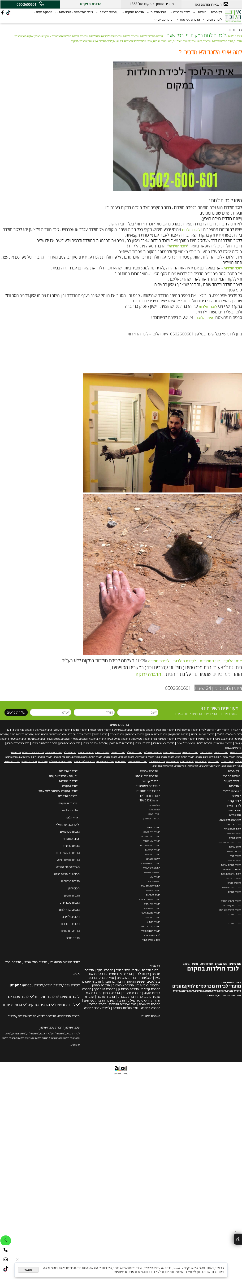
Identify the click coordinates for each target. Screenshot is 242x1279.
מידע (235, 796)
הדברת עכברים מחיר (150, 926)
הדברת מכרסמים (121, 724)
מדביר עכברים (27, 1016)
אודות (202, 12)
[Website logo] (233, 15)
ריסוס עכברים (153, 859)
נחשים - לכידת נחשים (63, 776)
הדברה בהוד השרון (156, 734)
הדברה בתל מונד (223, 743)
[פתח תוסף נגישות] (238, 1239)
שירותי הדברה (109, 12)
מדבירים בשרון (233, 748)
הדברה (186, 964)
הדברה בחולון (80, 730)
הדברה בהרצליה (135, 734)
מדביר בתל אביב (186, 743)
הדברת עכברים (234, 824)
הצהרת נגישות (150, 1016)
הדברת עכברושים (70, 903)
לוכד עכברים (181, 12)
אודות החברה (231, 776)
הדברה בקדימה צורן (163, 739)
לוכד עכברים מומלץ (67, 824)
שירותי (235, 791)
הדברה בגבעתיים (122, 730)
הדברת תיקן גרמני (146, 776)
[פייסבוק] (2, 12)
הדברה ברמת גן (36, 739)
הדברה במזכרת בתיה (21, 734)
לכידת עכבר (71, 985)
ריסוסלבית (207, 730)
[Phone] (5, 1250)
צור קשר (233, 801)
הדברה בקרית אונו (141, 739)
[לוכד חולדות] (6, 997)
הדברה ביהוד (100, 734)
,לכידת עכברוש (19, 1033)
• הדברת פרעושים (148, 791)
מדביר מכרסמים (69, 1016)
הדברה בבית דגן (43, 730)
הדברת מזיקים (134, 12)
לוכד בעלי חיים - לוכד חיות (76, 12)
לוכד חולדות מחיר (151, 935)
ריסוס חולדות (48, 1038)
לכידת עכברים (138, 36)
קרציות (146, 781)
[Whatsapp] (5, 1240)
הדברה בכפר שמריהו (79, 734)
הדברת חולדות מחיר (150, 931)
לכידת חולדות (155, 36)
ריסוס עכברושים (33, 1038)
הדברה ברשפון (18, 739)
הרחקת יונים (44, 12)
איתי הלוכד (204, 317)
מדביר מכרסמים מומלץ (230, 820)
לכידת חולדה (158, 661)
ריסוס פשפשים (16, 1038)
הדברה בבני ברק (24, 730)
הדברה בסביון (205, 739)
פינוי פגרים (165, 19)
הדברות (234, 786)
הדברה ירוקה (148, 674)
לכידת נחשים (65, 1004)
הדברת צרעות (149, 771)
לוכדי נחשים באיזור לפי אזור (58, 791)
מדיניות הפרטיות (124, 1272)
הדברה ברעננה (62, 730)
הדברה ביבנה (117, 734)
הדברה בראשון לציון (188, 730)
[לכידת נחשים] (52, 1004)
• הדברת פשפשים (147, 786)
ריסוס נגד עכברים (232, 869)
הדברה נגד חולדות (69, 910)
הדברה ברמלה (79, 739)
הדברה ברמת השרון (58, 739)
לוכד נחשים (214, 19)
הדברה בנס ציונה (224, 739)
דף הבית (216, 12)
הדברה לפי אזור (189, 19)
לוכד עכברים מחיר (151, 940)
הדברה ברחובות (97, 739)
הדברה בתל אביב (165, 730)
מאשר (28, 1270)
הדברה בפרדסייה (186, 739)
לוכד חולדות (158, 12)
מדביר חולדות (47, 1016)
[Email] (5, 1259)
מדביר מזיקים (38, 1004)
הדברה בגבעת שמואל (202, 734)
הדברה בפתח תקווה (100, 730)
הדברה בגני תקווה (179, 734)
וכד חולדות (234, 815)
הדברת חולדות (153, 827)
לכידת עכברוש (32, 985)
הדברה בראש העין (118, 739)
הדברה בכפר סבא (144, 730)
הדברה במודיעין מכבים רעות (50, 734)
